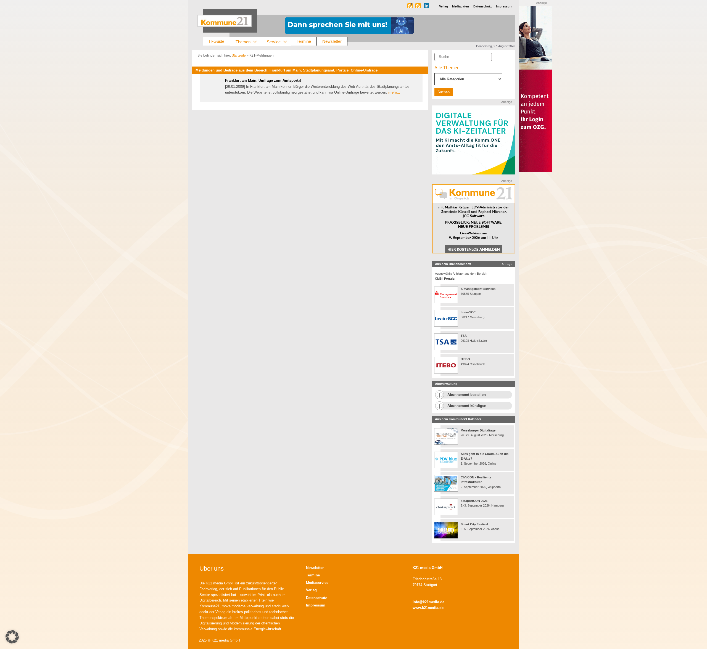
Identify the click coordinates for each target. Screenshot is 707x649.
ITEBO (465, 359)
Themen (243, 41)
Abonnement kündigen (466, 406)
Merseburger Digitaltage (478, 430)
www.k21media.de (428, 608)
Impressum (315, 605)
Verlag (311, 590)
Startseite (239, 55)
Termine (304, 41)
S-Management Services (478, 288)
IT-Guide (216, 41)
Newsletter (332, 41)
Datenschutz (316, 598)
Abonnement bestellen (466, 395)
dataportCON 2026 (474, 500)
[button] (12, 637)
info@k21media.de (428, 602)
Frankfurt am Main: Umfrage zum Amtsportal (263, 80)
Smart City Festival (475, 524)
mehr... (394, 92)
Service (274, 41)
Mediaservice (317, 583)
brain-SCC (468, 312)
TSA (464, 335)
